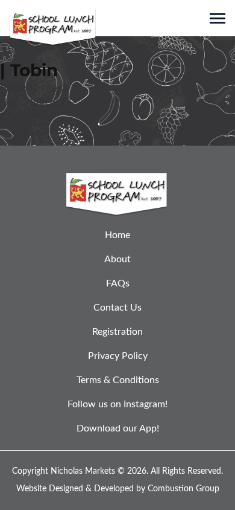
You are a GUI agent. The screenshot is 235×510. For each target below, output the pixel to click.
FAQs (118, 283)
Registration (117, 332)
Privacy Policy (118, 356)
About (117, 259)
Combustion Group (183, 489)
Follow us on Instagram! (117, 404)
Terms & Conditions (118, 380)
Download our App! (118, 428)
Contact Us (117, 307)
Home (117, 235)
